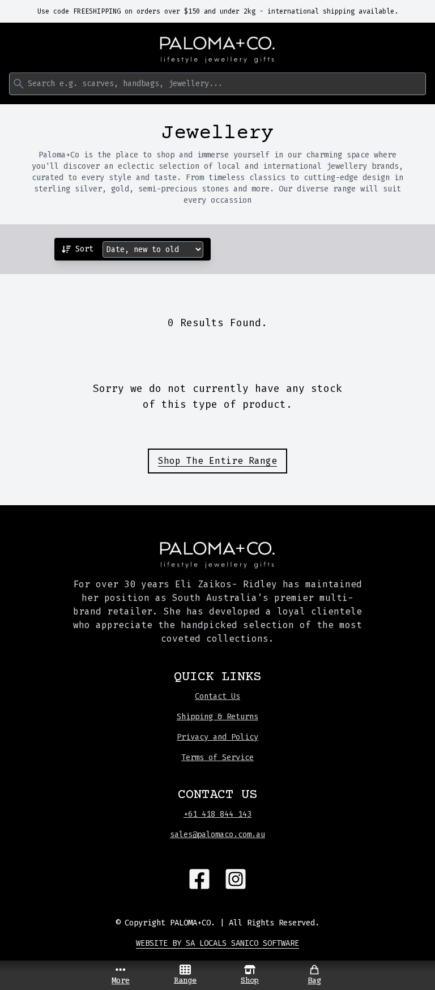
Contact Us (217, 696)
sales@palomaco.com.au (217, 834)
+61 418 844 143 (217, 814)
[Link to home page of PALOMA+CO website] (217, 49)
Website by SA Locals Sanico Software (217, 943)
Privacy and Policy (217, 737)
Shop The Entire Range (217, 460)
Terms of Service (217, 757)
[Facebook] (199, 879)
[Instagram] (235, 879)
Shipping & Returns (217, 717)
